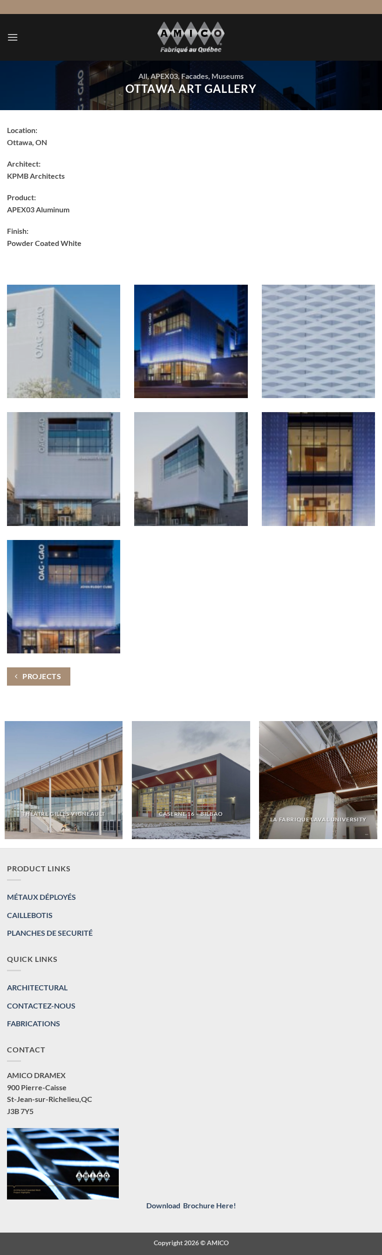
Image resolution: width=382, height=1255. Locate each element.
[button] (12, 37)
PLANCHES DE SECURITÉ (50, 932)
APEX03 (164, 75)
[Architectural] (191, 37)
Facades (194, 75)
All (142, 75)
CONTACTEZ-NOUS (41, 1005)
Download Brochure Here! (191, 1205)
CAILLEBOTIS (30, 915)
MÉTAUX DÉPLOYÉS (41, 896)
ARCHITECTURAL (37, 987)
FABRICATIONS (33, 1023)
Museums (227, 75)
